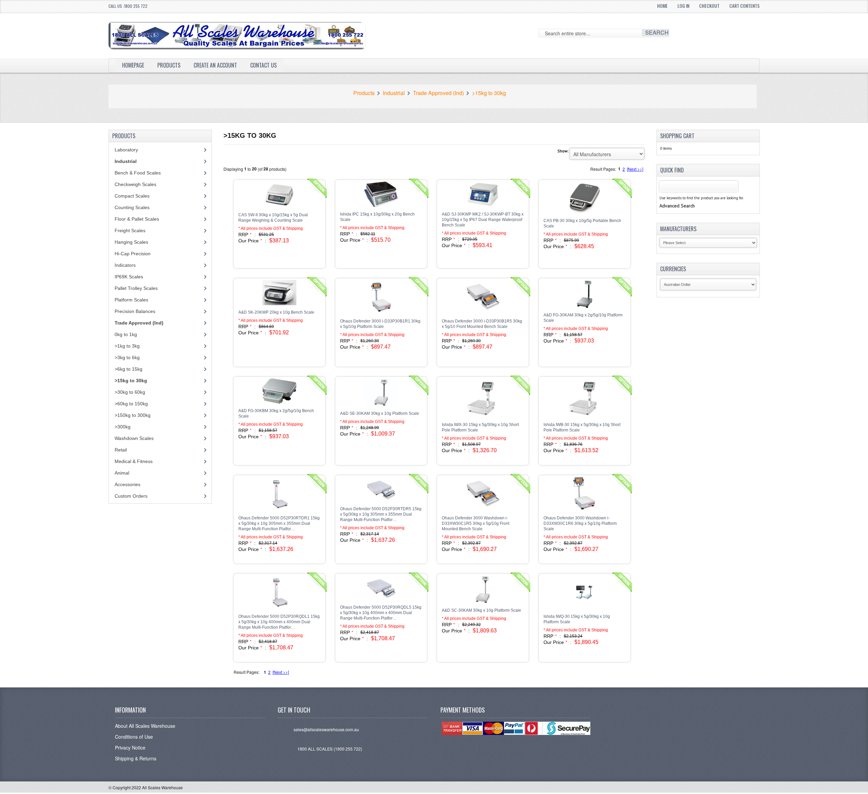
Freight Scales (130, 230)
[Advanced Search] (677, 199)
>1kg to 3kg (127, 346)
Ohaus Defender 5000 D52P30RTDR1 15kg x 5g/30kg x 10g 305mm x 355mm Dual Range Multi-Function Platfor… (279, 523)
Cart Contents (744, 5)
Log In (683, 5)
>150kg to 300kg (133, 415)
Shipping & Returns (135, 758)
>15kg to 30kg (489, 93)
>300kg (123, 426)
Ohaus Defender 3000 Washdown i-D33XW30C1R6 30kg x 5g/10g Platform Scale (580, 523)
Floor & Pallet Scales (137, 219)
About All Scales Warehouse (145, 725)
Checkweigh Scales (135, 184)
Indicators (125, 265)
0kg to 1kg (126, 334)
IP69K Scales (129, 276)
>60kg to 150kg (131, 403)
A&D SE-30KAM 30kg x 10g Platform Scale (379, 413)
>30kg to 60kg (130, 392)
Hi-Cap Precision (133, 253)
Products (168, 65)
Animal (122, 473)
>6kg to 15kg (128, 369)
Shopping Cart (677, 136)
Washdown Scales (134, 438)
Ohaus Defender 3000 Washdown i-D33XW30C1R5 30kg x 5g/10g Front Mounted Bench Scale (475, 523)
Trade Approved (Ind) (438, 93)
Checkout (709, 5)
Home (662, 5)
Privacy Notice (130, 747)
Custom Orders (131, 496)
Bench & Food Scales (138, 173)
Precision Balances (135, 311)
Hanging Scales (131, 242)
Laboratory (126, 149)
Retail (121, 450)
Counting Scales (132, 207)
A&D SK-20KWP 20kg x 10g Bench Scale (276, 312)
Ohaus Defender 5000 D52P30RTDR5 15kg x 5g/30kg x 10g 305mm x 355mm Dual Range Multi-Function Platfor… (380, 514)
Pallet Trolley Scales (136, 288)
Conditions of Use (134, 736)
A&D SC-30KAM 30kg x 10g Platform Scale (481, 610)
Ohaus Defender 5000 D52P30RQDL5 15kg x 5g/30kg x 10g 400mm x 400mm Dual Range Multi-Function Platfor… (380, 613)
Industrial (394, 93)
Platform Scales (131, 299)
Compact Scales (132, 196)
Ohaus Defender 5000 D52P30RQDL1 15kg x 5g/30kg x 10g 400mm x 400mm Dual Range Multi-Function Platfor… (279, 622)
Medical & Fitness (134, 461)
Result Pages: (246, 672)
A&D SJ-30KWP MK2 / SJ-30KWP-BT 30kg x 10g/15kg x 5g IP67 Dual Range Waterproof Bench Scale (483, 219)
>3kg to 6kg (127, 357)
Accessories (127, 484)
